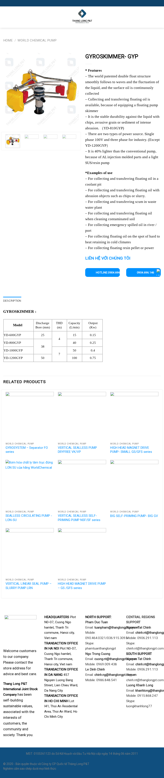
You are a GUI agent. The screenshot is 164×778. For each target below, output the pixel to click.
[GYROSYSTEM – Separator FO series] (30, 416)
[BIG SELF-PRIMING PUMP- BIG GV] (134, 484)
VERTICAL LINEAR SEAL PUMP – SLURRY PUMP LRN (28, 586)
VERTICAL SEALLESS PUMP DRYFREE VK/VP (77, 450)
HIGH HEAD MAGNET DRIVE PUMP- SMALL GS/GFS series (131, 450)
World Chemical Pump (37, 40)
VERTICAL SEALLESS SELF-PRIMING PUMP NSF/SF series (79, 518)
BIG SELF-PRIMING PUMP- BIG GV (134, 516)
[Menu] (5, 17)
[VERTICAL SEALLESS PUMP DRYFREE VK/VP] (82, 416)
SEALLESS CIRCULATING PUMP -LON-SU (29, 518)
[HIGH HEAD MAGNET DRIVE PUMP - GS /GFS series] (82, 552)
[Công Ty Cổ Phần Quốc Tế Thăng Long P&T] (82, 17)
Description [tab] (12, 300)
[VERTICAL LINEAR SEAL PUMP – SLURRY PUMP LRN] (30, 552)
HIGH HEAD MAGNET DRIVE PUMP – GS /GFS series (82, 586)
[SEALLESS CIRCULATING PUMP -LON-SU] (30, 484)
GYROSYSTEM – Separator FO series (27, 450)
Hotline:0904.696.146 (108, 272)
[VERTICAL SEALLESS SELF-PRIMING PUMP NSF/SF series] (82, 484)
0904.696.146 (145, 272)
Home (8, 40)
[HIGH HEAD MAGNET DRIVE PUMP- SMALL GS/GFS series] (134, 416)
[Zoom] (8, 123)
